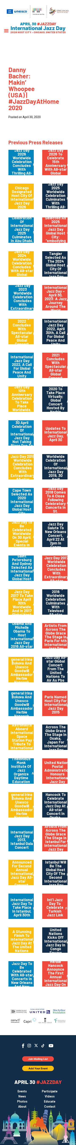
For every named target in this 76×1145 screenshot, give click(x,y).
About (22, 1106)
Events (22, 1091)
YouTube (51, 1046)
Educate (49, 1101)
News (22, 1096)
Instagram (29, 1046)
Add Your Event (38, 1068)
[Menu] (6, 31)
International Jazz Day (38, 28)
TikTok (42, 1046)
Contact (49, 1106)
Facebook (23, 1046)
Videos (50, 1096)
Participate (49, 1091)
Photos (22, 1101)
